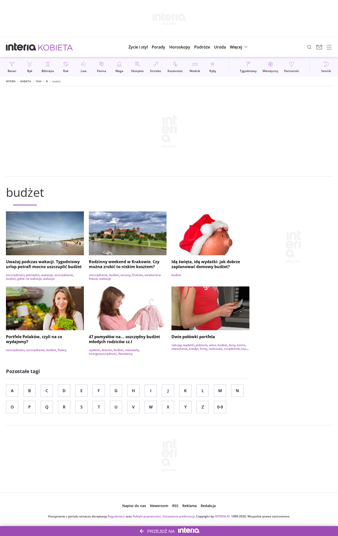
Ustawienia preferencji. (178, 516)
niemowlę (132, 350)
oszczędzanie (63, 275)
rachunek (215, 349)
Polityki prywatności (147, 516)
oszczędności (15, 275)
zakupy (176, 345)
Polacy (62, 350)
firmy (203, 349)
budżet (11, 279)
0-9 (220, 407)
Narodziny (125, 354)
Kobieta (25, 81)
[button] (179, 47)
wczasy (126, 275)
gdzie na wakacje (29, 279)
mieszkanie (179, 349)
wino (212, 345)
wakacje (47, 275)
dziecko (106, 350)
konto (241, 345)
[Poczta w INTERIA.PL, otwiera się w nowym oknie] (319, 47)
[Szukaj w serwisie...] (309, 47)
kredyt (193, 349)
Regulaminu (116, 516)
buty (232, 345)
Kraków (137, 275)
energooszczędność (103, 354)
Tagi (38, 81)
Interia (11, 81)
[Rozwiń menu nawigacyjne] (329, 47)
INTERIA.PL (222, 516)
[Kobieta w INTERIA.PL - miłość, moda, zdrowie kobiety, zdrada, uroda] (55, 47)
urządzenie (232, 349)
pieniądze (33, 275)
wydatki (94, 350)
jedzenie (202, 345)
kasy (244, 349)
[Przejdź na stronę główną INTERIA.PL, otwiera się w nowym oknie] (21, 47)
